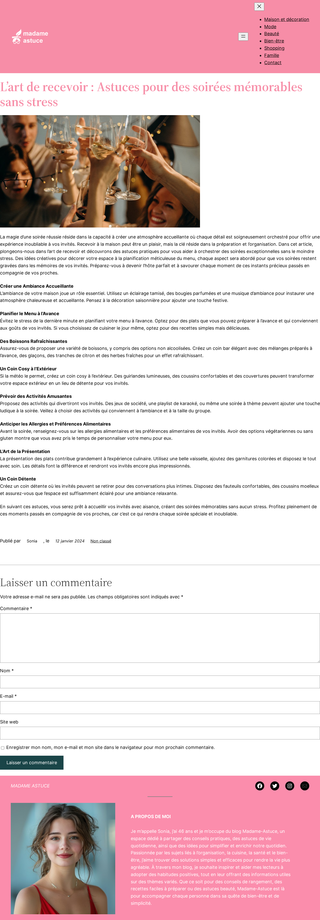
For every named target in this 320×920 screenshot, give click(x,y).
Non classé (100, 540)
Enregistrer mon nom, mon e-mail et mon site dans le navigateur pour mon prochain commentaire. (110, 747)
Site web (9, 721)
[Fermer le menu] (259, 6)
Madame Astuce (30, 785)
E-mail (8, 696)
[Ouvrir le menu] (243, 36)
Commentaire (16, 608)
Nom (7, 670)
